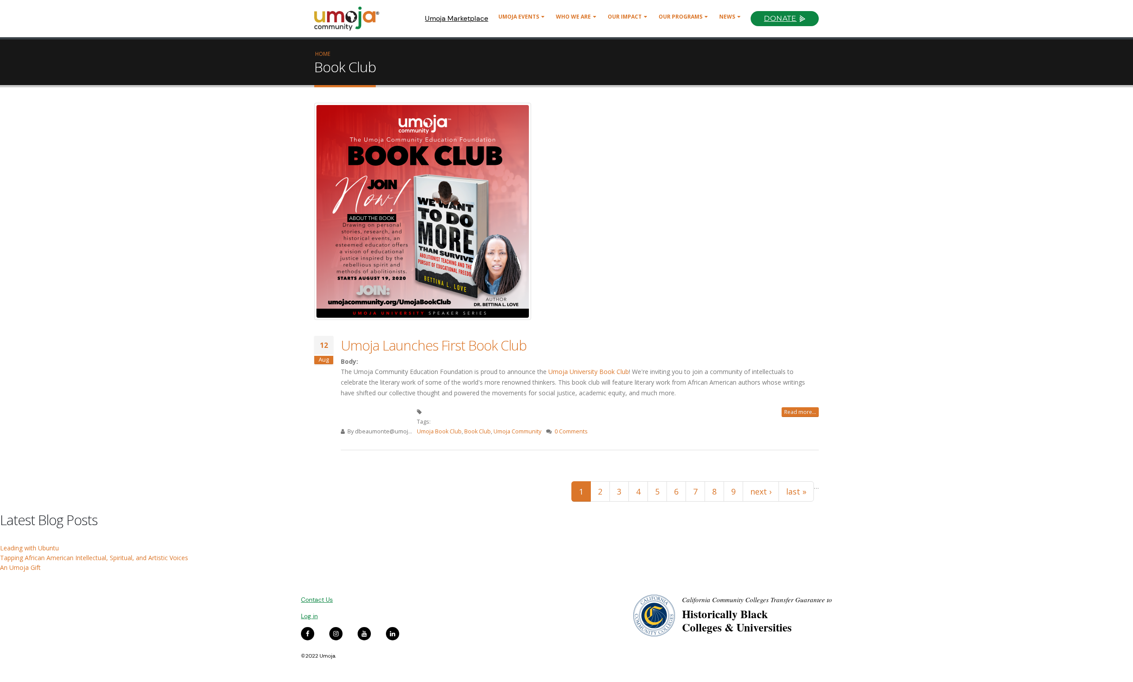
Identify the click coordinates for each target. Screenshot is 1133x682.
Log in (309, 616)
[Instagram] (336, 633)
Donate (780, 18)
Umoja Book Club (439, 431)
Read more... (800, 412)
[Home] (350, 19)
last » (796, 491)
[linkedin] (392, 633)
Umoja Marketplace (456, 18)
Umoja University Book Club (588, 371)
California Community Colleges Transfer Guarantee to (757, 599)
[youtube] (364, 633)
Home (322, 53)
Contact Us (317, 600)
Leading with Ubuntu (29, 548)
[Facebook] (307, 633)
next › (760, 491)
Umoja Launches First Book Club (434, 345)
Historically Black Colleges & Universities (737, 620)
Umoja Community (517, 431)
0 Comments (571, 431)
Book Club (477, 431)
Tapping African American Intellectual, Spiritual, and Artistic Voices (94, 557)
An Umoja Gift (20, 567)
